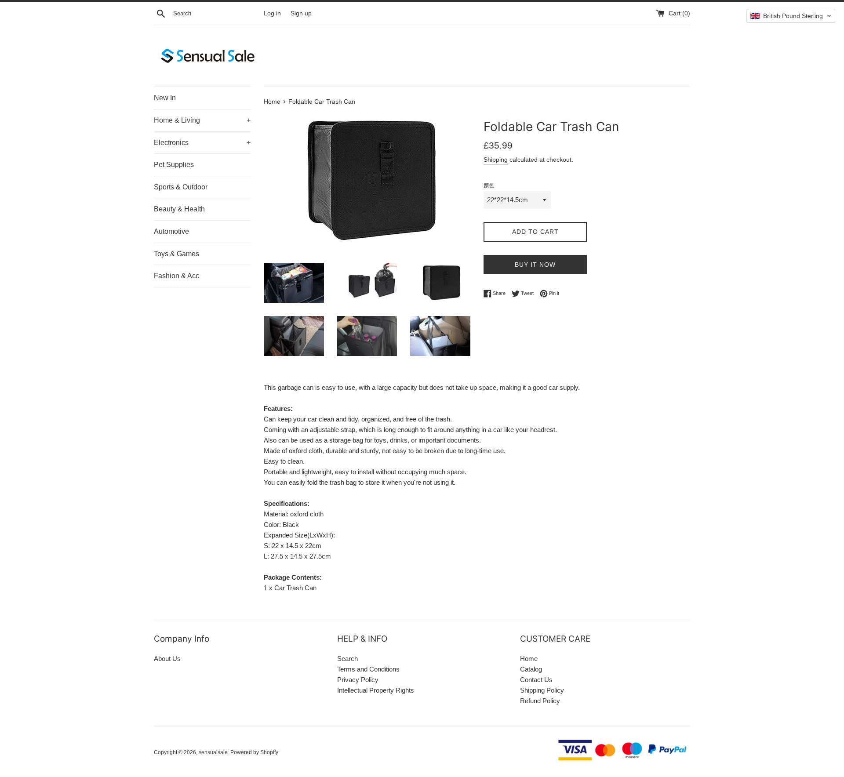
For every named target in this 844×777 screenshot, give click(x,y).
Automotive (171, 231)
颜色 (489, 185)
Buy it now (535, 264)
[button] (790, 16)
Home (529, 658)
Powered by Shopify (254, 752)
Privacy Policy (357, 679)
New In (165, 98)
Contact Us (536, 679)
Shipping (496, 159)
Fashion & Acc (176, 276)
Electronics (202, 142)
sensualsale (213, 752)
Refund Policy (540, 700)
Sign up (301, 13)
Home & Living (202, 120)
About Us (167, 658)
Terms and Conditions (368, 669)
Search (347, 658)
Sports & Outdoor (180, 187)
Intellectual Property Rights (375, 690)
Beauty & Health (179, 209)
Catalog (531, 669)
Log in (272, 13)
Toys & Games (176, 254)
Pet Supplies (174, 164)
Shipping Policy (542, 690)
